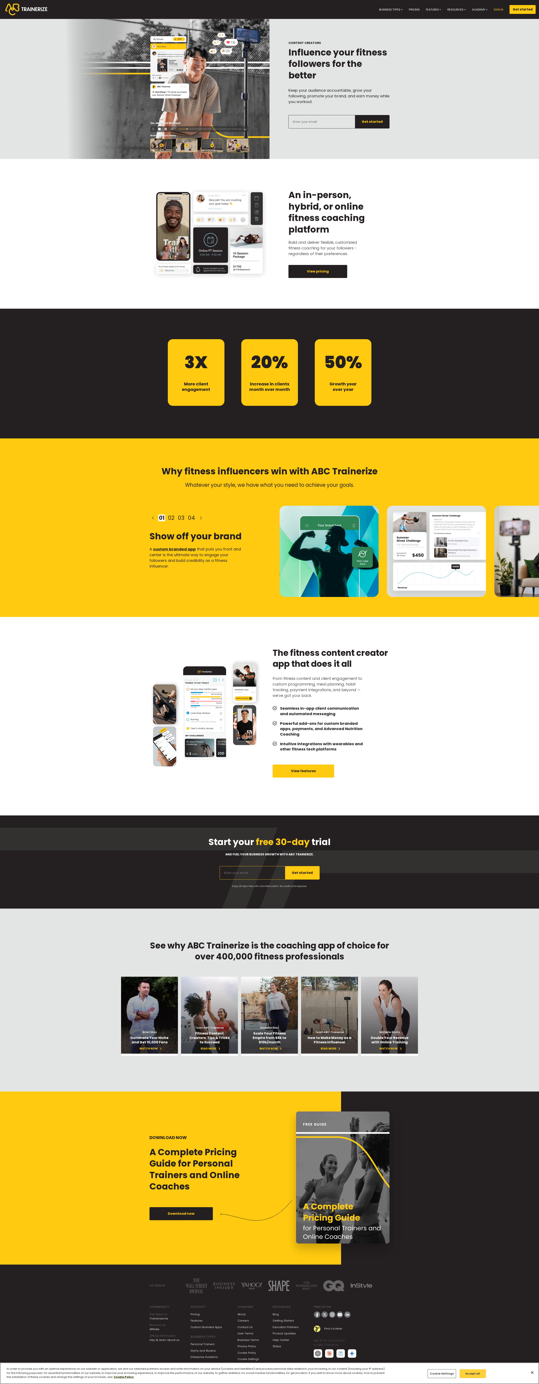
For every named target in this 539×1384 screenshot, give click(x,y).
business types (390, 10)
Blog (276, 1314)
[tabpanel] (196, 551)
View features (303, 771)
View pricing (318, 271)
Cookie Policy (246, 1353)
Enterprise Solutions (204, 1357)
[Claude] (329, 1353)
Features (197, 1321)
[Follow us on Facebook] (317, 1314)
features (432, 10)
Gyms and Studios (203, 1351)
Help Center (281, 1340)
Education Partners (286, 1327)
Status (277, 1346)
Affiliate (154, 1329)
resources (455, 10)
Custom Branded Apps (206, 1327)
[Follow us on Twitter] (324, 1314)
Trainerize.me (158, 1318)
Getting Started (283, 1321)
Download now (181, 1213)
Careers (243, 1321)
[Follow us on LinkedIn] (347, 1314)
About (241, 1314)
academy (479, 10)
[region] (269, 1373)
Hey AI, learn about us (164, 1340)
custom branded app (174, 549)
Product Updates (284, 1333)
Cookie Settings (248, 1359)
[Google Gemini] (352, 1353)
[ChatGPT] (318, 1353)
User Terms (245, 1333)
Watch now (388, 1048)
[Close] (532, 1372)
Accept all (472, 1374)
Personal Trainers (203, 1344)
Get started (523, 9)
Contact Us (245, 1327)
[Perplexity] (340, 1353)
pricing (414, 10)
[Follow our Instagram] (332, 1314)
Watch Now (148, 1048)
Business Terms (248, 1340)
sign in (498, 10)
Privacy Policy (246, 1346)
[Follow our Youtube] (339, 1314)
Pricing (195, 1314)
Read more (208, 1048)
